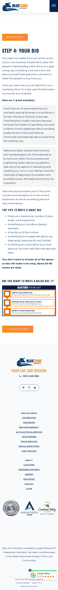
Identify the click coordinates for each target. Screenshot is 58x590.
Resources (29, 479)
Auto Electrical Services (29, 432)
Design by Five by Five (29, 586)
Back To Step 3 (15, 37)
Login (29, 489)
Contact (29, 484)
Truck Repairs (29, 437)
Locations (29, 465)
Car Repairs (29, 422)
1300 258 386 (30, 376)
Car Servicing (29, 418)
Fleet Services (29, 451)
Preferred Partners (29, 470)
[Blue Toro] (15, 6)
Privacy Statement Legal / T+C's (29, 583)
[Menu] (54, 6)
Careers (29, 474)
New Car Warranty (29, 427)
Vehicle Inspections (29, 446)
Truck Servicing (29, 441)
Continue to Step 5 (18, 329)
